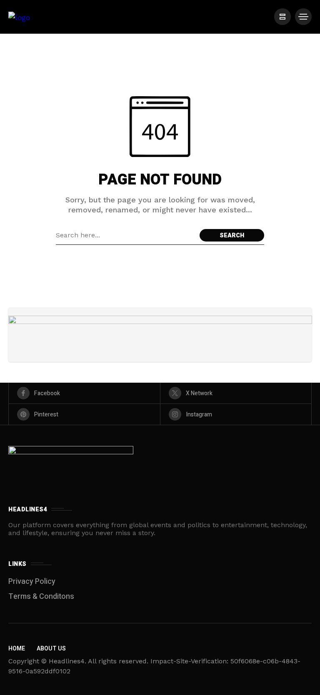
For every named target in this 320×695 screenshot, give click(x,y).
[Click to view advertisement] (160, 335)
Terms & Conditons (41, 596)
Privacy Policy (31, 581)
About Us (51, 648)
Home (16, 648)
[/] (282, 16)
